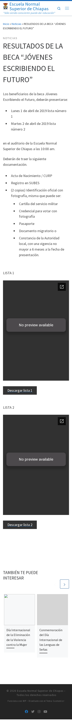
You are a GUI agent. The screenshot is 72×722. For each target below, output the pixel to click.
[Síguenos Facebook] (26, 711)
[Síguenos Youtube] (45, 711)
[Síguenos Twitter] (32, 711)
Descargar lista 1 (19, 390)
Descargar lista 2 (19, 524)
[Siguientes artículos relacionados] (64, 584)
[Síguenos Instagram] (39, 711)
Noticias (16, 24)
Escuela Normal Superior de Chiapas (40, 691)
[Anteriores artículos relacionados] (54, 584)
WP (24, 701)
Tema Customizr (55, 701)
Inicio (6, 24)
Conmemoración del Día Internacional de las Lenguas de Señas (50, 639)
